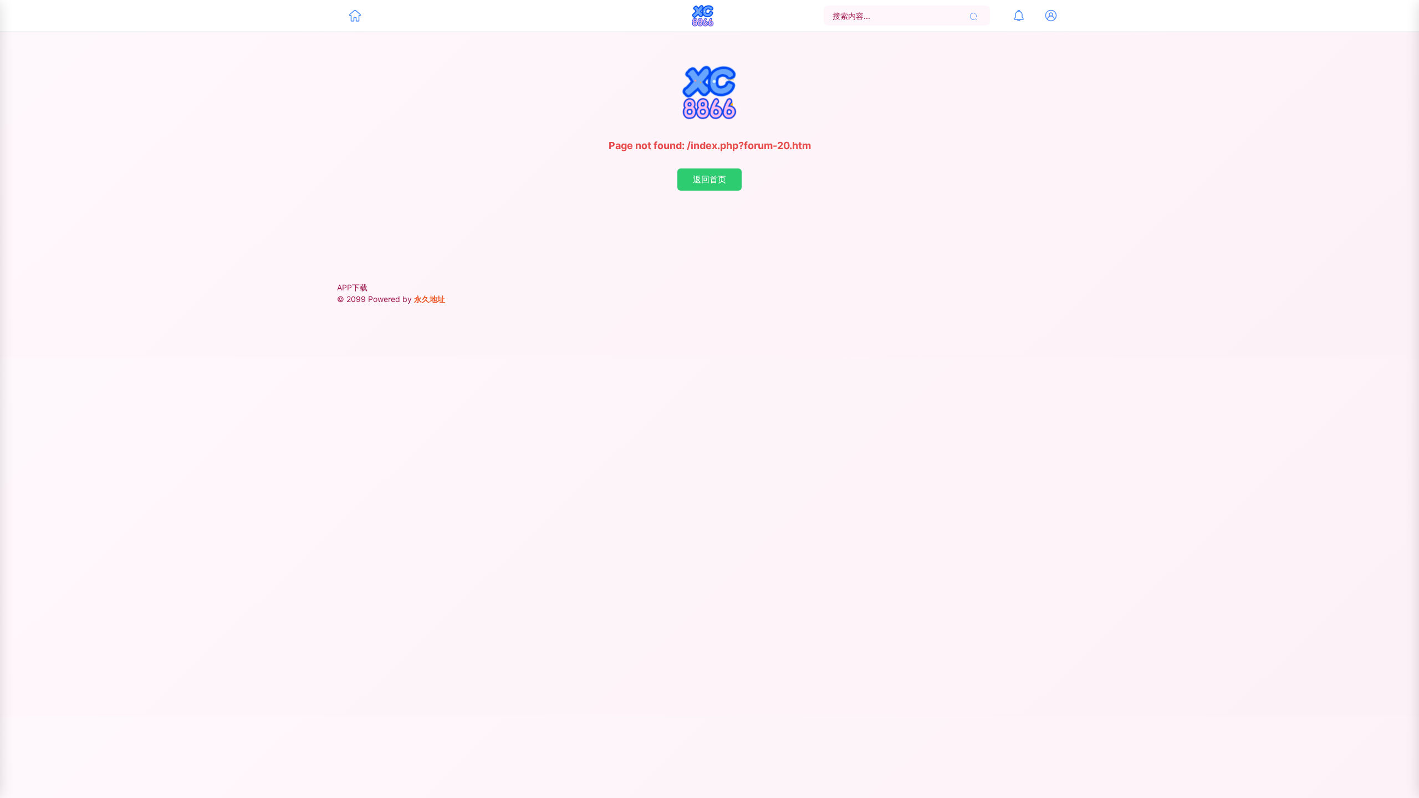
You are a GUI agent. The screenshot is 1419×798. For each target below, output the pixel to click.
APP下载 (352, 287)
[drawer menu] (354, 15)
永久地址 (429, 299)
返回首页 (709, 179)
